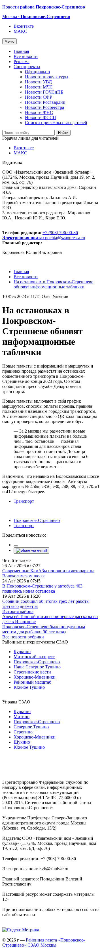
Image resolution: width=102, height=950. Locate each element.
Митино (21, 716)
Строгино (23, 731)
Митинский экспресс (34, 656)
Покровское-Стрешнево (37, 520)
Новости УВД (38, 81)
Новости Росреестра (44, 107)
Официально (37, 71)
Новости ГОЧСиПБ (44, 92)
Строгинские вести (32, 672)
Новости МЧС (39, 87)
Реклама (21, 61)
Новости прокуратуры (46, 76)
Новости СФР (38, 97)
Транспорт (24, 501)
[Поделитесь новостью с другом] (31, 550)
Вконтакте (24, 26)
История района (17, 611)
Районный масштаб (32, 682)
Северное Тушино (31, 726)
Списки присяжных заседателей (56, 122)
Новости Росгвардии (45, 102)
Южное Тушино (29, 687)
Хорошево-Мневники (35, 677)
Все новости (26, 56)
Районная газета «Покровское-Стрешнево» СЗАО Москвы (43, 942)
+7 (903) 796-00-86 (40, 235)
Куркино (22, 651)
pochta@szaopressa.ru (65, 237)
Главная (21, 51)
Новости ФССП (40, 117)
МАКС (20, 31)
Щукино (22, 742)
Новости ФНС (39, 112)
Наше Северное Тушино (37, 666)
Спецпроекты (27, 66)
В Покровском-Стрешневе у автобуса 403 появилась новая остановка (42, 588)
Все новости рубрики (23, 636)
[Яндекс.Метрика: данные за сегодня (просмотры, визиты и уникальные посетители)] (20, 929)
